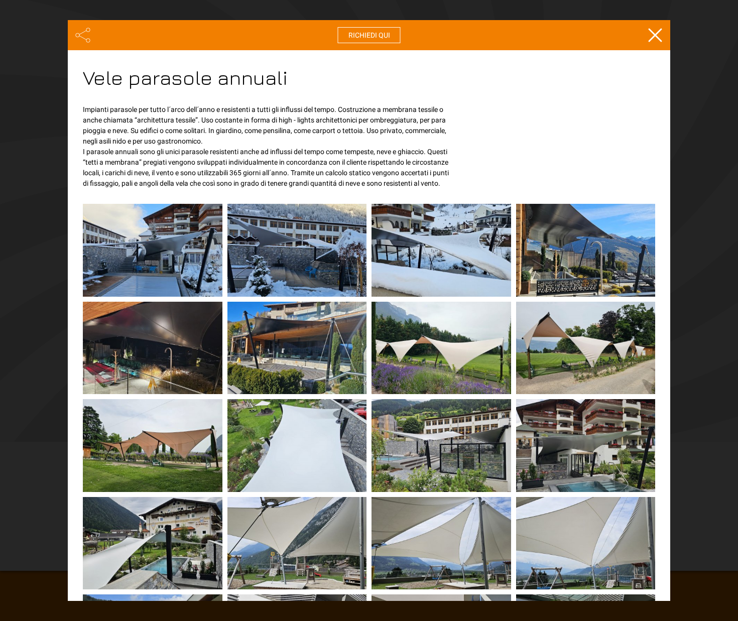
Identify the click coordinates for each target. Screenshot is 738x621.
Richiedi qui (369, 35)
